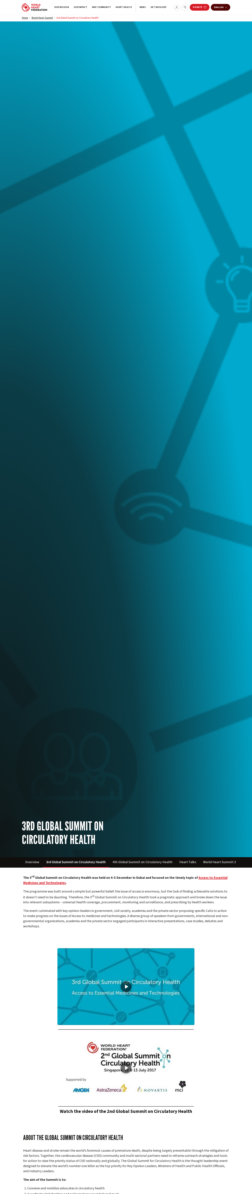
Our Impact (80, 7)
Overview (32, 862)
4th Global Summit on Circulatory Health (142, 862)
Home (25, 18)
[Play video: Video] (126, 986)
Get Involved (158, 7)
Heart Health (124, 7)
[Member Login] (176, 7)
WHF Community (101, 7)
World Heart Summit (42, 18)
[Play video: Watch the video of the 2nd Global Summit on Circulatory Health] (126, 1067)
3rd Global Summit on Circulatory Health (76, 862)
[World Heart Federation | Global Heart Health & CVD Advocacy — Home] (34, 7)
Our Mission (61, 7)
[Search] (185, 7)
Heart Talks (187, 862)
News (143, 7)
